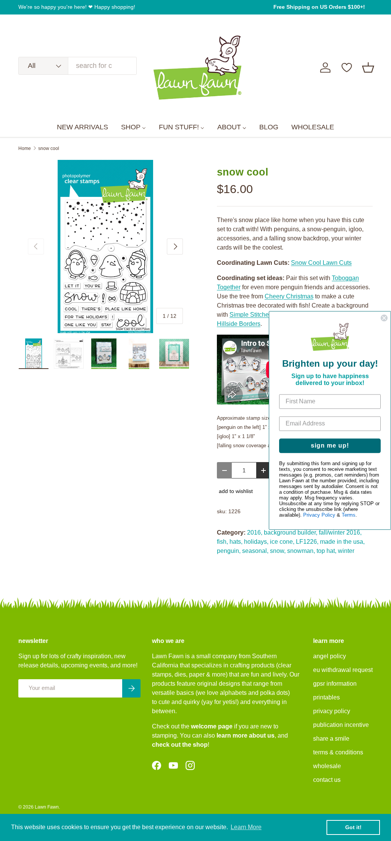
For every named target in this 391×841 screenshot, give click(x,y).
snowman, (301, 551)
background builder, (290, 532)
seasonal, (255, 551)
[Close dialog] (384, 318)
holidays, (256, 541)
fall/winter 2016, (340, 532)
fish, (222, 541)
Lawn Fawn (47, 807)
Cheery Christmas (289, 296)
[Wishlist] (346, 67)
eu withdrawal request (343, 670)
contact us (327, 780)
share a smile (331, 738)
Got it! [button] (353, 827)
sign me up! (330, 446)
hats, (235, 541)
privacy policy (331, 711)
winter (346, 551)
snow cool (48, 148)
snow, (278, 551)
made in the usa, (342, 541)
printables (326, 697)
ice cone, (282, 541)
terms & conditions (338, 752)
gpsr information (335, 683)
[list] (105, 246)
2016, (254, 532)
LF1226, (307, 541)
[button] (368, 67)
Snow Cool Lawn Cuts (321, 262)
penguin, (229, 551)
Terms (348, 515)
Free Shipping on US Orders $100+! (319, 7)
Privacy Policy (319, 515)
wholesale (327, 766)
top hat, (326, 551)
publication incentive (341, 725)
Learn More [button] (246, 827)
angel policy (329, 656)
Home (24, 148)
